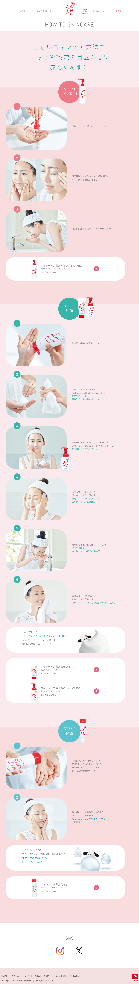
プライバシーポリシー (20, 975)
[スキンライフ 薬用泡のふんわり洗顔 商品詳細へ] (90, 306)
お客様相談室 (73, 975)
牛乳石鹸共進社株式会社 (25, 980)
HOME (4, 975)
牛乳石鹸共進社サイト (43, 975)
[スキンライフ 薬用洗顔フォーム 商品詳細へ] (82, 306)
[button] (21, 12)
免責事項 (60, 975)
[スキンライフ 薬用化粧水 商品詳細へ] (82, 730)
